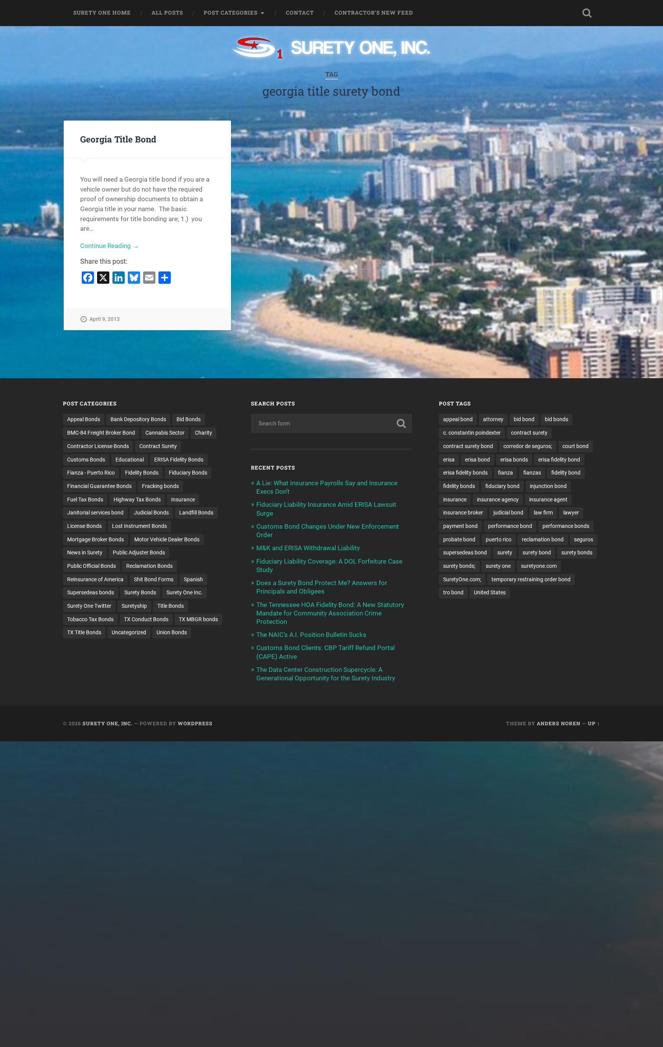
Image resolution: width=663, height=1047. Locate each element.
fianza (505, 473)
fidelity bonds (459, 486)
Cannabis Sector (165, 433)
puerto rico (498, 539)
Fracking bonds (160, 486)
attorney (493, 419)
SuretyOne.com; (462, 579)
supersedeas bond (465, 552)
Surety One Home (102, 12)
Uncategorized (129, 632)
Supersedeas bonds (90, 592)
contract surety (529, 433)
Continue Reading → (109, 246)
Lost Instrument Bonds (139, 526)
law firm (543, 512)
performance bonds (566, 526)
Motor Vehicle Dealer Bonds (167, 539)
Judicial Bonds (151, 512)
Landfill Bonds (196, 512)
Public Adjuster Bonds (139, 552)
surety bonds (576, 552)
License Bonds (84, 526)
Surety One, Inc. (107, 723)
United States (490, 592)
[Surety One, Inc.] (332, 49)
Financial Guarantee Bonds (99, 486)
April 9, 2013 (104, 319)
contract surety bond (468, 446)
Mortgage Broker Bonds (95, 539)
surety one (498, 566)
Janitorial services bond (95, 512)
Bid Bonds (188, 419)
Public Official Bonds (91, 566)
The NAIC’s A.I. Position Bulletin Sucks (311, 634)
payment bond (460, 526)
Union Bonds (172, 632)
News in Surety (84, 552)
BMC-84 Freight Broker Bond (101, 433)
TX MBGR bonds (198, 619)
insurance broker (463, 512)
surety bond (537, 552)
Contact (300, 12)
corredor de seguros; (527, 446)
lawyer (571, 512)
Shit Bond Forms (153, 579)
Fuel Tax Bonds (85, 499)
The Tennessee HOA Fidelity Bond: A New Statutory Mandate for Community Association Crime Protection (330, 613)
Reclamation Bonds (149, 566)
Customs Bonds (86, 460)
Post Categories (230, 12)
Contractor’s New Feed (374, 12)
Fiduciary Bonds (188, 473)
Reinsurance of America (95, 579)
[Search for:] (331, 423)
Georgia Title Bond (118, 139)
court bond (575, 446)
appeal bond (458, 419)
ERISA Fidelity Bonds (178, 460)
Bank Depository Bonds (138, 419)
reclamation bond (543, 539)
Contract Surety (158, 446)
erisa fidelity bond (559, 460)
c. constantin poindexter (472, 433)
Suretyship (134, 606)
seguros (583, 539)
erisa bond (477, 460)
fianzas (532, 473)
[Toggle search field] (587, 13)
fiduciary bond (502, 486)
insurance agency (498, 499)
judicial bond (508, 512)
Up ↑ (594, 723)
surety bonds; (459, 566)
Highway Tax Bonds (137, 499)
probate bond (459, 539)
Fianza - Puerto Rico (91, 473)
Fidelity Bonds (141, 473)
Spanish (193, 579)
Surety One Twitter (89, 606)
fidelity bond (566, 473)
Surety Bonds (140, 592)
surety (504, 552)
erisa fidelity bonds (465, 473)
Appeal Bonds (83, 419)
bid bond (524, 419)
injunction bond (548, 486)
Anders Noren (559, 723)
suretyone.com (539, 566)
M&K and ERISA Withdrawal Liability (308, 548)
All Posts (167, 12)
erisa (449, 460)
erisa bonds (514, 460)
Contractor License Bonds (98, 446)
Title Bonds (170, 606)
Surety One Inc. (185, 592)
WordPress (195, 723)
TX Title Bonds (84, 632)
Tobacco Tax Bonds (90, 619)
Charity (203, 433)
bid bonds (556, 419)
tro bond (453, 592)
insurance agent (548, 499)
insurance (455, 499)
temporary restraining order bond (531, 579)
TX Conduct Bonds (146, 619)
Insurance (183, 499)
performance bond (510, 526)
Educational (129, 460)
